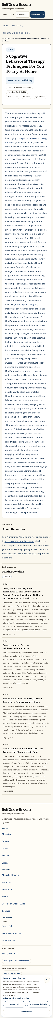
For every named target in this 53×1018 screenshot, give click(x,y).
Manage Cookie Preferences (16, 960)
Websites (6, 882)
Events (5, 896)
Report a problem (12, 973)
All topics (6, 834)
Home (5, 26)
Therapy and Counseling (15, 33)
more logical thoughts (26, 304)
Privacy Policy (8, 926)
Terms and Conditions (12, 933)
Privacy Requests (10, 953)
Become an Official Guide (13, 903)
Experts (5, 841)
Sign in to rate (40, 97)
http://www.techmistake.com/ (19, 541)
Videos (5, 862)
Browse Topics (22, 14)
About (5, 14)
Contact (6, 911)
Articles (16, 26)
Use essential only (38, 1004)
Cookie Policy (8, 940)
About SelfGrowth (10, 875)
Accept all (14, 1004)
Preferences (26, 1011)
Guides (5, 848)
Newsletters (7, 889)
